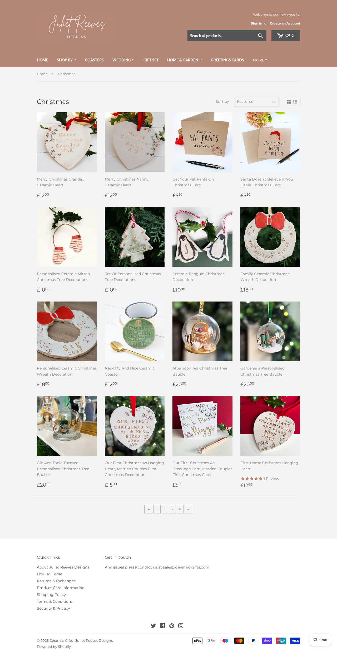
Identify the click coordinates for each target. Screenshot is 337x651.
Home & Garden (183, 60)
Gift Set (150, 60)
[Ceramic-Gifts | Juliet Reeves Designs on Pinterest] (172, 626)
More (258, 60)
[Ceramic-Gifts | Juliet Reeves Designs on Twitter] (153, 626)
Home (42, 60)
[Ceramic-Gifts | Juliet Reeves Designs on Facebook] (162, 626)
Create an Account (285, 23)
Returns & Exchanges (56, 581)
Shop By (65, 60)
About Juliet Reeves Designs (63, 567)
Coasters (94, 60)
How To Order (49, 574)
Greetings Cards (227, 60)
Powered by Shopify (54, 646)
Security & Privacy (53, 608)
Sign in (256, 23)
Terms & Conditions (55, 601)
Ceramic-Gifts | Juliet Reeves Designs (81, 640)
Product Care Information (61, 587)
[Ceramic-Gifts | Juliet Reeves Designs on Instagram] (181, 626)
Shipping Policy (51, 594)
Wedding (122, 60)
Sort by (222, 101)
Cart (290, 35)
